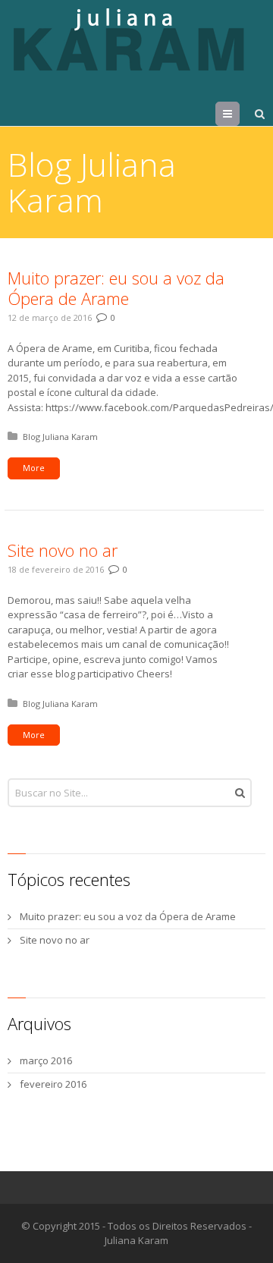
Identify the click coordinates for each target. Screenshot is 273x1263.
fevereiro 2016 (53, 1084)
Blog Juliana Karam (60, 436)
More (34, 467)
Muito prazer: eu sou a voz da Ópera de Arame (116, 288)
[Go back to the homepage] (133, 39)
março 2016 (46, 1060)
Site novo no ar (63, 550)
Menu (239, 114)
